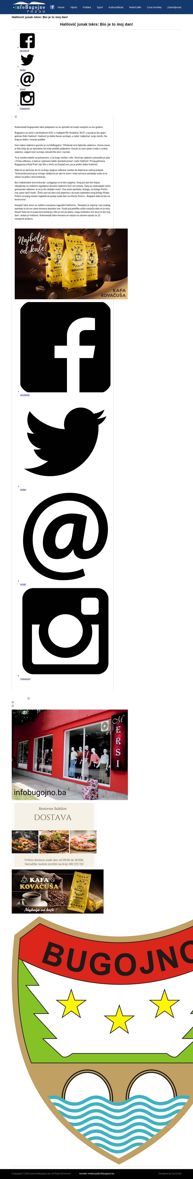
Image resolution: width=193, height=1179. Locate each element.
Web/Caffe (135, 7)
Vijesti (73, 7)
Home (61, 7)
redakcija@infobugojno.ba (101, 1173)
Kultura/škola (116, 7)
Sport (100, 7)
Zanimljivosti (174, 7)
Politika (87, 7)
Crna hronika (154, 7)
